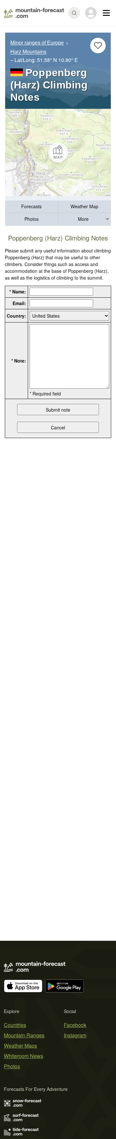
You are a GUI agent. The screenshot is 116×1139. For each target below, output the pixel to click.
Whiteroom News (23, 1056)
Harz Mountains (28, 52)
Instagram (75, 1035)
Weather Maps (20, 1045)
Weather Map (84, 206)
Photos (31, 219)
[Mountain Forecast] (34, 13)
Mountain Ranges (24, 1035)
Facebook (75, 1025)
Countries (15, 1025)
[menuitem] (31, 206)
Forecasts (31, 206)
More (83, 219)
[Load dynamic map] (58, 152)
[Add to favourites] (98, 45)
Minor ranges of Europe (37, 43)
